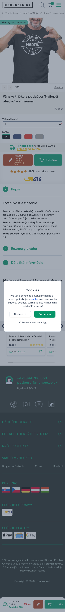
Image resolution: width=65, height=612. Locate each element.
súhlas (34, 299)
